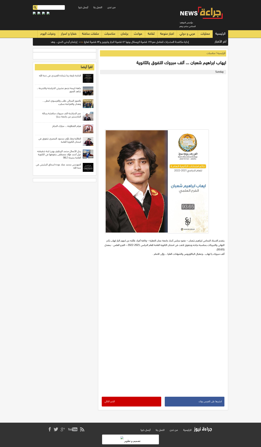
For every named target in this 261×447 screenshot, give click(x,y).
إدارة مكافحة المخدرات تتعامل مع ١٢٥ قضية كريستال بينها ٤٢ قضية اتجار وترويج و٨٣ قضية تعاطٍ (143, 42)
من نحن (111, 7)
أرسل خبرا (83, 7)
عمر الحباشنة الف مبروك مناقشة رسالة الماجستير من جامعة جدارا (61, 115)
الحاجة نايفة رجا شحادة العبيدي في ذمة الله (60, 75)
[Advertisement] (162, 101)
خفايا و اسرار (69, 34)
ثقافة (151, 34)
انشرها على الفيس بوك (210, 401)
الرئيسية (220, 34)
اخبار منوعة (167, 34)
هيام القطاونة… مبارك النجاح (66, 126)
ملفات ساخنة (90, 34)
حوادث (138, 34)
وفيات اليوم (47, 34)
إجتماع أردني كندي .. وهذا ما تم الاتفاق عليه (61, 42)
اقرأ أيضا (87, 67)
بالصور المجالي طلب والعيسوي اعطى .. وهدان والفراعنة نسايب (62, 102)
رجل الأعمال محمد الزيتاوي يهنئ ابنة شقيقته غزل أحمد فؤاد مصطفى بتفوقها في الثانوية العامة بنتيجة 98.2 (59, 154)
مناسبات (109, 34)
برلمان (124, 34)
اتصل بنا (97, 7)
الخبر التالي (109, 401)
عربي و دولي (187, 34)
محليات (205, 34)
